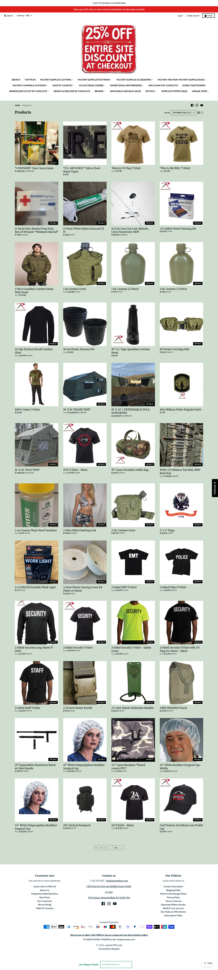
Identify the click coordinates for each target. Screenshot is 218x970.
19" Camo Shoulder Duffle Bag (129, 469)
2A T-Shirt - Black (122, 825)
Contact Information (173, 886)
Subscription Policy (173, 915)
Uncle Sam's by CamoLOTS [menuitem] (163, 85)
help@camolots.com (117, 880)
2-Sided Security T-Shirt (78, 647)
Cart (210, 15)
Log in (180, 15)
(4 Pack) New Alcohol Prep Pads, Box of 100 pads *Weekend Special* (36, 230)
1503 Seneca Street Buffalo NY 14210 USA (109, 897)
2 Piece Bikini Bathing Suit (79, 530)
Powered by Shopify (109, 948)
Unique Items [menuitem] (199, 91)
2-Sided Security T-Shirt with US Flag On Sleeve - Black (180, 649)
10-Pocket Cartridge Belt (174, 349)
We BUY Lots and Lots (173, 908)
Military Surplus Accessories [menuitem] (134, 79)
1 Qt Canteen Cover (74, 288)
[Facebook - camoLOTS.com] (192, 105)
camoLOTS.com (113, 945)
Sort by (167, 112)
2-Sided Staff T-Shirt (27, 707)
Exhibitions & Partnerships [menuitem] (126, 85)
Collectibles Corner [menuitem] (91, 85)
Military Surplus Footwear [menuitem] (94, 79)
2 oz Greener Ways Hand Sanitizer (36, 530)
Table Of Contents (44, 908)
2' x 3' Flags (167, 530)
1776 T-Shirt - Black (75, 469)
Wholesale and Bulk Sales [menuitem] (125, 91)
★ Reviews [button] (215, 488)
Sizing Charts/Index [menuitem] (194, 85)
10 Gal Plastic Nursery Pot (78, 349)
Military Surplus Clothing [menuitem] (55, 79)
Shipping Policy (173, 890)
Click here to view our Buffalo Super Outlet (109, 886)
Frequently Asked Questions (44, 893)
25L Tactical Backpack (77, 825)
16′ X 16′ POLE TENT (27, 469)
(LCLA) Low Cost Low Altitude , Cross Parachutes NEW (130, 230)
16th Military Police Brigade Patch (180, 409)
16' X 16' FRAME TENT (76, 409)
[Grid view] (198, 113)
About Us (44, 890)
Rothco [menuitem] (150, 91)
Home (17, 105)
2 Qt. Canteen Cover (123, 530)
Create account (193, 15)
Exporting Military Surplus (173, 904)
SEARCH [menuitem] (16, 79)
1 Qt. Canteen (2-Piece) (125, 288)
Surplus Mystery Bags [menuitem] (174, 91)
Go (136, 964)
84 (116, 848)
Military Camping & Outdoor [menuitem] (29, 85)
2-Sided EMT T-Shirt (124, 587)
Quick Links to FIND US (45, 886)
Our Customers (44, 901)
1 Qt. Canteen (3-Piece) (173, 288)
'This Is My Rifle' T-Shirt (175, 168)
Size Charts (44, 897)
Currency (20, 15)
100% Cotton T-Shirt (27, 409)
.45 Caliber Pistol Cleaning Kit (178, 228)
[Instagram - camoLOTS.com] (196, 105)
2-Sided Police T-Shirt (173, 587)
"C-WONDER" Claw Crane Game (34, 168)
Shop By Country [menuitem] (62, 85)
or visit (109, 892)
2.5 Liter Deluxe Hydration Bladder (132, 707)
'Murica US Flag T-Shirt (126, 168)
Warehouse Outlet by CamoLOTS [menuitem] (28, 91)
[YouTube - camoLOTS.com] (201, 105)
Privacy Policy (173, 897)
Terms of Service (173, 901)
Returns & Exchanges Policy (173, 893)
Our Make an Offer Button (173, 911)
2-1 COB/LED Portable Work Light (35, 587)
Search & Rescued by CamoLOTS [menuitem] (72, 91)
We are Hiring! (44, 904)
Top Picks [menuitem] (30, 79)
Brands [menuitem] (99, 91)
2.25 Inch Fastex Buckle (77, 707)
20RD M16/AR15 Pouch (173, 707)
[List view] (202, 113)
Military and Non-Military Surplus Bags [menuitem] (181, 79)
